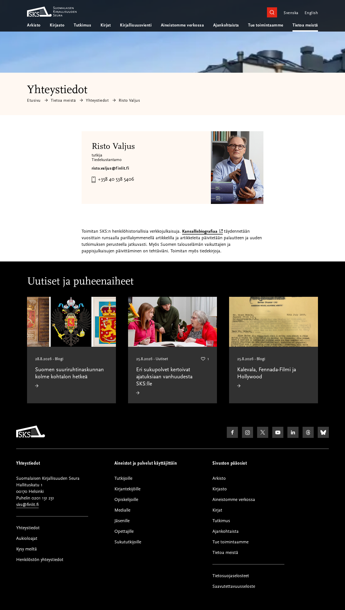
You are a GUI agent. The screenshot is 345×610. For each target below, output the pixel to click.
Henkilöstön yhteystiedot (39, 559)
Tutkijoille (123, 478)
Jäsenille (122, 520)
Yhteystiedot (97, 100)
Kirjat (106, 25)
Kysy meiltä (26, 549)
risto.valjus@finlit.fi (110, 168)
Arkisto (34, 25)
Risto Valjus (129, 100)
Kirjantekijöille (127, 489)
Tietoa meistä (305, 25)
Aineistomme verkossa (182, 25)
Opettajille (124, 531)
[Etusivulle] (30, 436)
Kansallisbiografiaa (202, 231)
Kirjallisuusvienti (136, 25)
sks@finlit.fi (27, 504)
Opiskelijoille (126, 499)
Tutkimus (82, 25)
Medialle (122, 510)
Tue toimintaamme (265, 25)
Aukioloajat (26, 538)
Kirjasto (57, 25)
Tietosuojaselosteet (230, 575)
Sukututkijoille (127, 542)
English (311, 13)
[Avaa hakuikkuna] (272, 12)
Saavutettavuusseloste (233, 586)
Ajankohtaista (226, 25)
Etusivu (34, 100)
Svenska (291, 13)
